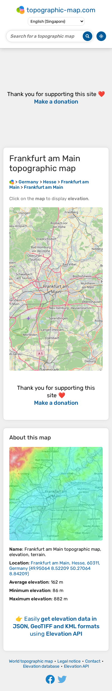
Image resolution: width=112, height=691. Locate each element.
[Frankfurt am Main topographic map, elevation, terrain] (56, 494)
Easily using (56, 626)
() (54, 568)
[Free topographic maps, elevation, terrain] (11, 182)
